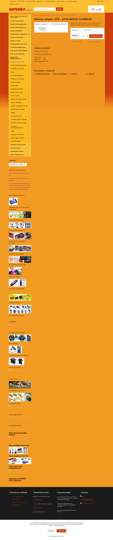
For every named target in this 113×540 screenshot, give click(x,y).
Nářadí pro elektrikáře (17, 89)
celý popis (96, 25)
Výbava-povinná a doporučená (18, 34)
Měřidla (13, 112)
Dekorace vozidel (15, 41)
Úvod (35, 15)
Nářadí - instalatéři (16, 102)
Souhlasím (61, 531)
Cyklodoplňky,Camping (16, 151)
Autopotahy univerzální (17, 21)
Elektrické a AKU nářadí (17, 134)
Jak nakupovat (12, 1)
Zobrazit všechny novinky (16, 164)
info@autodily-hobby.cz (88, 503)
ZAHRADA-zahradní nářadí (18, 144)
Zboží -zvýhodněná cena (17, 154)
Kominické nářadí (15, 141)
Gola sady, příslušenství (17, 75)
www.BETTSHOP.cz (38, 508)
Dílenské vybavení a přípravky (19, 119)
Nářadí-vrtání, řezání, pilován (19, 99)
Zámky (13, 131)
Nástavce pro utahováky (17, 79)
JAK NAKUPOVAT (16, 505)
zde (63, 536)
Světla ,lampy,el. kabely (17, 138)
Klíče (12, 72)
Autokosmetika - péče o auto (18, 44)
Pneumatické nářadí (16, 116)
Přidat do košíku (96, 36)
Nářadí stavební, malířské (17, 109)
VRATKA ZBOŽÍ (21, 1)
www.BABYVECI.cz (38, 500)
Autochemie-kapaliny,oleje (17, 47)
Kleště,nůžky (14, 85)
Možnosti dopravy (61, 1)
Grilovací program (15, 148)
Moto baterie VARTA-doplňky (18, 50)
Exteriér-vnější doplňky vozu (18, 27)
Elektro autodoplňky (16, 31)
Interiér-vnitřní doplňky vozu (18, 24)
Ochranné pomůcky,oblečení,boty (17, 126)
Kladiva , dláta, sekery (17, 92)
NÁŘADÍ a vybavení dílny (18, 62)
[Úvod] (21, 9)
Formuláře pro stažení (72, 1)
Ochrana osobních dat (50, 1)
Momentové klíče (15, 82)
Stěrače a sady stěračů (16, 37)
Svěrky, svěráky (15, 95)
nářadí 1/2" (74, 74)
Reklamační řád (40, 1)
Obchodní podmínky (30, 1)
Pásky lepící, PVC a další (17, 68)
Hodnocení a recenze (14, 4)
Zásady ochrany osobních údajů (20, 502)
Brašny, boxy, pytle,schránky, (18, 123)
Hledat (59, 9)
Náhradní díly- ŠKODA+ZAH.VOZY (15, 58)
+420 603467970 (86, 500)
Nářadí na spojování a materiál (19, 106)
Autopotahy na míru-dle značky (20, 16)
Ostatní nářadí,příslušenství (18, 65)
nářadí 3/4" (92, 74)
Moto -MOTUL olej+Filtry (17, 54)
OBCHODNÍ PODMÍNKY (18, 497)
